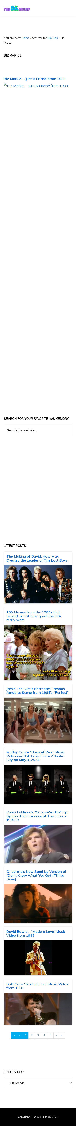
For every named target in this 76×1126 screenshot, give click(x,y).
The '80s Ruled (17, 8)
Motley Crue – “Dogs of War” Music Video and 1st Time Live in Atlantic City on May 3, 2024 (35, 756)
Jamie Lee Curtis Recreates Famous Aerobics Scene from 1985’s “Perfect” (37, 690)
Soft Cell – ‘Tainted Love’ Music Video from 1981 (37, 986)
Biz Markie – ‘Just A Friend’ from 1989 (35, 78)
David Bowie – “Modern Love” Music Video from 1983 (35, 933)
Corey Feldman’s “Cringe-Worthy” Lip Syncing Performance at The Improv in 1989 (36, 816)
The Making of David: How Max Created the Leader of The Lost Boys (37, 558)
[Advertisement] (38, 490)
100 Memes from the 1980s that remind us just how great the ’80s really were (34, 616)
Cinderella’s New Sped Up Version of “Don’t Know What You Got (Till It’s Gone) (36, 875)
